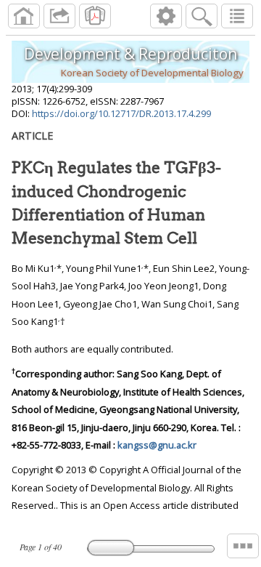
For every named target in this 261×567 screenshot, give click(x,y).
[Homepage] (24, 16)
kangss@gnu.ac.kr (156, 444)
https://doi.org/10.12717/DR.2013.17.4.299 (121, 113)
